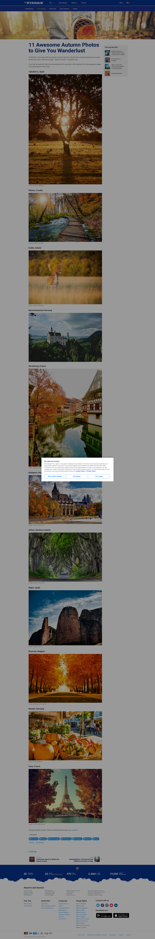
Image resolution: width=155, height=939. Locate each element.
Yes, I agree (99, 476)
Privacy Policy (91, 471)
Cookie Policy (80, 471)
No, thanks (77, 476)
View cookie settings (55, 476)
